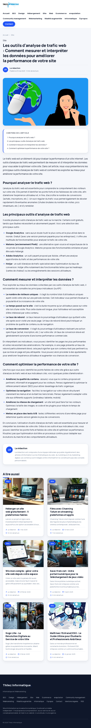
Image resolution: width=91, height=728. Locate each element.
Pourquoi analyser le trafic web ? (22, 137)
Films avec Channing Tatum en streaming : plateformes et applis (62, 511)
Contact (9, 24)
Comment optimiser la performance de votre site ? (29, 148)
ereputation (74, 13)
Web (51, 13)
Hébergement (33, 13)
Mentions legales (71, 701)
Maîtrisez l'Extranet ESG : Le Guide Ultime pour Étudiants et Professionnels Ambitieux (65, 636)
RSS (82, 701)
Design (21, 13)
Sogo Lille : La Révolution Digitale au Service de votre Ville (18, 636)
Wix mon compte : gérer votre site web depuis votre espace (22, 572)
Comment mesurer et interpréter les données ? (28, 145)
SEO (14, 13)
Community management (14, 18)
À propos (83, 18)
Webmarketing (35, 18)
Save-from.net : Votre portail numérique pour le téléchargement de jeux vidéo (66, 574)
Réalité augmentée (53, 18)
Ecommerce (61, 13)
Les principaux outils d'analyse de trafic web (27, 141)
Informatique (71, 18)
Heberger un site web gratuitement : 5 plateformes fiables (17, 511)
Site (44, 13)
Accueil (6, 13)
